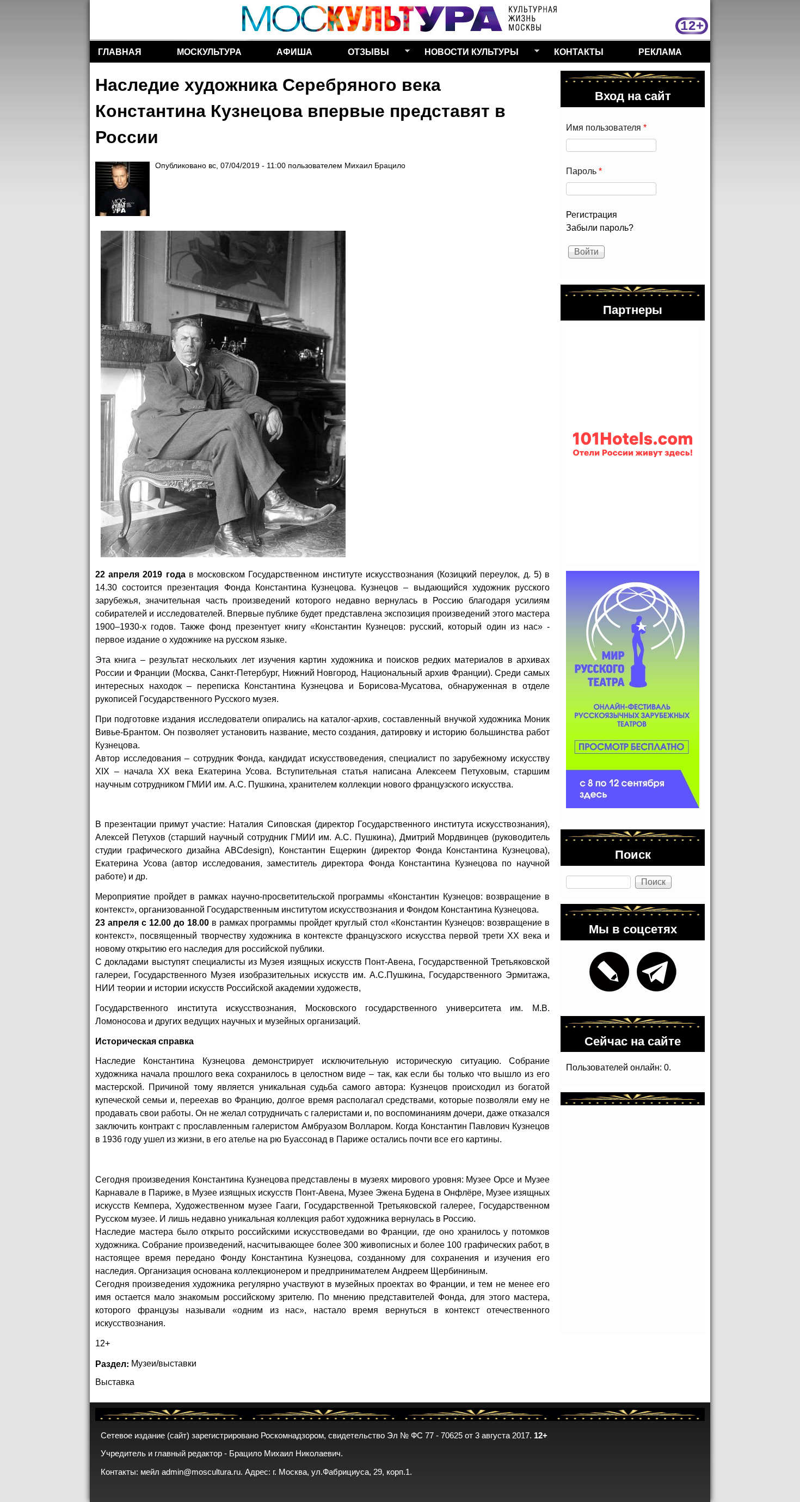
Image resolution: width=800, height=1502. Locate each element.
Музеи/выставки (163, 1363)
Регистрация (591, 214)
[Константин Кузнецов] (223, 394)
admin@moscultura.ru (201, 1472)
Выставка (114, 1382)
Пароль (584, 171)
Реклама (660, 51)
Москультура (209, 51)
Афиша (294, 51)
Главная (119, 51)
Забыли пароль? (599, 227)
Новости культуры (467, 54)
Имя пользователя (606, 127)
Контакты (579, 51)
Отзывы (364, 54)
